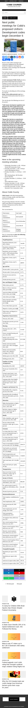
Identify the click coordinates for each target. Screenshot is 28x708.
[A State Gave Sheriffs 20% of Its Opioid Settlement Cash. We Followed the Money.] (14, 620)
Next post (19, 584)
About (6, 1)
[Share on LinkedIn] (8, 573)
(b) (17, 308)
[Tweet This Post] (19, 570)
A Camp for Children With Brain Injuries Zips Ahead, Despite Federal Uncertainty (13, 608)
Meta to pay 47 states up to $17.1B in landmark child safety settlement (13, 646)
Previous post (10, 584)
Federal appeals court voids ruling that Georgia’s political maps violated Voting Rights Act (13, 664)
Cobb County (6, 195)
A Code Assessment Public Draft (11, 80)
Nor (8, 603)
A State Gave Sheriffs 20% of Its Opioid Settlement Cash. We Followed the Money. (13, 627)
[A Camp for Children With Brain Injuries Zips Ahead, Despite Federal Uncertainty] (14, 601)
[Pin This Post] (19, 573)
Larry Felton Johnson (12, 54)
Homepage (21, 1)
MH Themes (21, 706)
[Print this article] (19, 575)
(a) (11, 289)
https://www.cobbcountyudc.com (11, 94)
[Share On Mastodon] (19, 578)
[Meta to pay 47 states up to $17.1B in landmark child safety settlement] (14, 639)
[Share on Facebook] (8, 570)
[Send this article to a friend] (8, 575)
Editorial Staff (13, 1)
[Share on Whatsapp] (8, 578)
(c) (17, 445)
